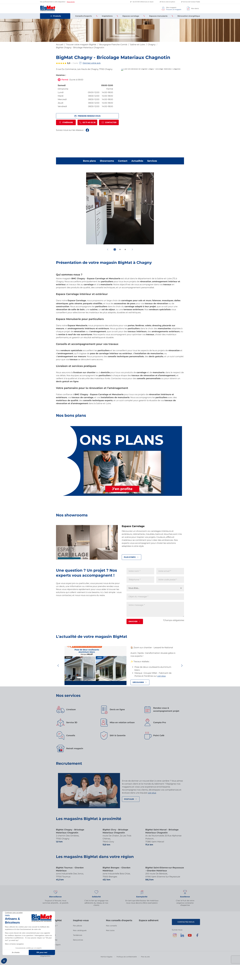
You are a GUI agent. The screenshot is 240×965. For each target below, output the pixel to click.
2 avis (75, 63)
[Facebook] (197, 936)
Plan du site (145, 957)
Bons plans (89, 161)
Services (152, 161)
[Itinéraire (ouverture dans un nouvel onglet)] (150, 69)
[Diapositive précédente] (107, 249)
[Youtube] (190, 936)
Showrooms (107, 161)
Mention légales (106, 957)
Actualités (137, 161)
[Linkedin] (182, 936)
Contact (122, 161)
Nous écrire (71, 2)
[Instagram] (175, 936)
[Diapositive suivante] (132, 249)
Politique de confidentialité (127, 957)
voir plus (161, 676)
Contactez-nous (186, 922)
